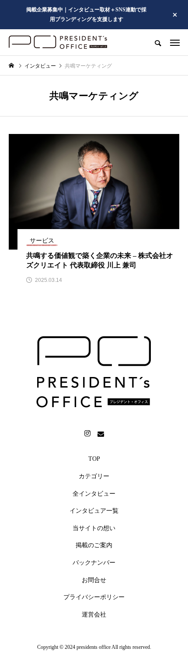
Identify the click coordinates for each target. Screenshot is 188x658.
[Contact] (100, 433)
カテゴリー (94, 476)
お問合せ (94, 580)
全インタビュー (94, 493)
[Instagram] (87, 433)
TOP (94, 459)
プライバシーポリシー (94, 597)
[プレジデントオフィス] (58, 42)
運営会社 (94, 614)
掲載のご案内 (94, 545)
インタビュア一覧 (94, 510)
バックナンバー (94, 562)
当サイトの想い (94, 528)
